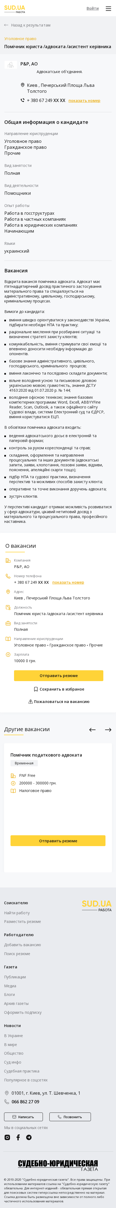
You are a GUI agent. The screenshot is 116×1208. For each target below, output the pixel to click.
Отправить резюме (59, 675)
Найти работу (17, 912)
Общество (13, 1053)
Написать (26, 1117)
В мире (10, 1044)
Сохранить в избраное (61, 689)
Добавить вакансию (22, 944)
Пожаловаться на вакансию (61, 701)
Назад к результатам (30, 25)
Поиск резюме (17, 953)
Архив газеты (16, 1003)
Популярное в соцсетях (25, 1079)
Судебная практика (21, 1071)
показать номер (84, 100)
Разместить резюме (22, 921)
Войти (93, 8)
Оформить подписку (23, 1012)
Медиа (10, 985)
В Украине (13, 1035)
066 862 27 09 (25, 1101)
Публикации (15, 976)
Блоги (9, 994)
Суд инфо (12, 1062)
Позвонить (73, 1117)
